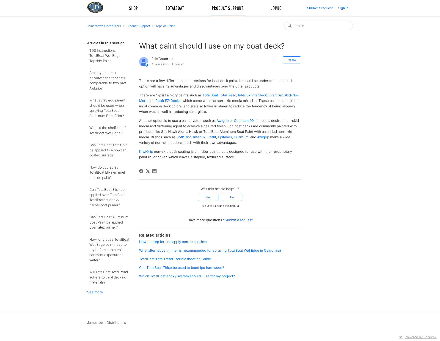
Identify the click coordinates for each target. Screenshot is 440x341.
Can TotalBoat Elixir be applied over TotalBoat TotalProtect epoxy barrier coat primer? (107, 197)
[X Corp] (148, 171)
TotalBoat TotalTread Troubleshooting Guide (175, 259)
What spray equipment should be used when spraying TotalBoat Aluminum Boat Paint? (107, 108)
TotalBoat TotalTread (219, 95)
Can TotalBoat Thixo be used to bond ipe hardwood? (181, 267)
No (232, 197)
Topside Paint (165, 26)
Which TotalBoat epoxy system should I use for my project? (187, 276)
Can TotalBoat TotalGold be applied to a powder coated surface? (108, 150)
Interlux (199, 137)
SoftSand (183, 137)
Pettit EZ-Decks (168, 100)
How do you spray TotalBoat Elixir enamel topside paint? (107, 172)
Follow (292, 59)
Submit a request (320, 8)
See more (95, 292)
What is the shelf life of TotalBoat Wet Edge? (107, 130)
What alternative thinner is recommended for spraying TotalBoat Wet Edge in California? (210, 250)
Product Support (138, 26)
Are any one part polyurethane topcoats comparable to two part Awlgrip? (107, 80)
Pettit (211, 137)
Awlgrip (223, 120)
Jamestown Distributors (104, 26)
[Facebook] (141, 171)
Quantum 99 (244, 120)
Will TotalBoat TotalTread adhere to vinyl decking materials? (108, 277)
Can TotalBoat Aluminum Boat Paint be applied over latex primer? (108, 222)
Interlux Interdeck (252, 95)
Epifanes (225, 137)
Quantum (241, 137)
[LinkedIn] (154, 171)
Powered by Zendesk (421, 337)
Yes (208, 197)
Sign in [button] (343, 8)
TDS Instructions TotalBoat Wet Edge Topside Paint (105, 55)
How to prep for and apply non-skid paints (173, 242)
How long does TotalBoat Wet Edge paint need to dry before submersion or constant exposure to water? (109, 249)
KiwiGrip (146, 151)
